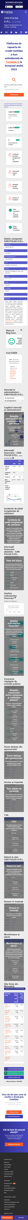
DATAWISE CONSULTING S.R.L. (8, 1026)
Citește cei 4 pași (14, 1112)
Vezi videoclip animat (14, 1116)
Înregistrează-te (9, 320)
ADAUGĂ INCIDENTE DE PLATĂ (15, 1073)
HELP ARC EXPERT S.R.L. (7, 1012)
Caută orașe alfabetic (9, 1206)
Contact (6, 1169)
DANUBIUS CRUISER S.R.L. (7, 1059)
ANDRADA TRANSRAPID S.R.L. (8, 1032)
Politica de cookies (8, 1174)
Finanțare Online (9, 1183)
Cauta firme (7, 103)
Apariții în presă (8, 1176)
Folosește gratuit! (7, 1217)
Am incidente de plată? (9, 1188)
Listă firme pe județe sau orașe (11, 1202)
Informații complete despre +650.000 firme (13, 85)
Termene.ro (12, 61)
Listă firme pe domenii (9, 1204)
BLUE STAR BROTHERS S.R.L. (8, 1053)
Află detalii (21, 1217)
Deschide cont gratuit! (14, 1144)
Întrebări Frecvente (8, 1190)
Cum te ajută (7, 1167)
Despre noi (6, 1162)
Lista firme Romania (16, 103)
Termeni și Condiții (8, 1171)
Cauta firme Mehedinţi (9, 105)
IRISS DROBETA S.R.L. (7, 1006)
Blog (5, 1192)
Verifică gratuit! (14, 94)
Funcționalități (7, 1164)
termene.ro (7, 1209)
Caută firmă (7, 1185)
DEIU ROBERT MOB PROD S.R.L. (8, 1042)
